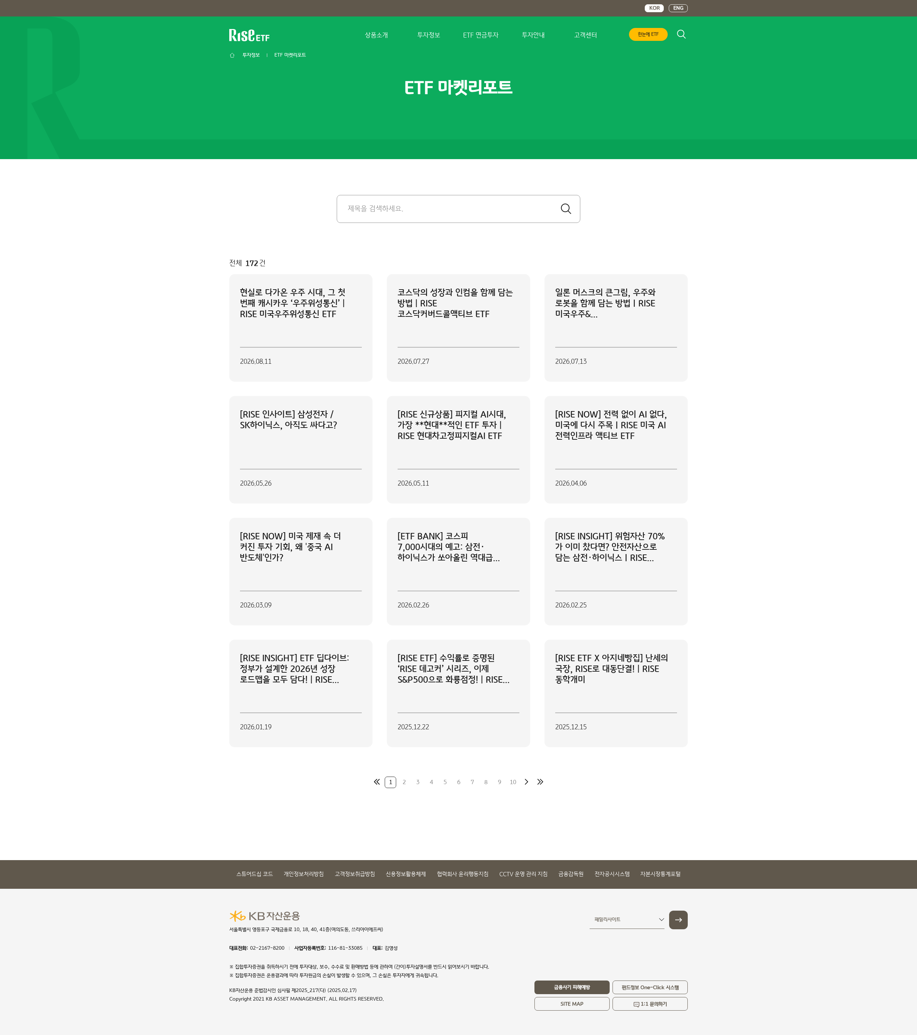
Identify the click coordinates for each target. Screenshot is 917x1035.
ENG (678, 8)
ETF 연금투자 (481, 35)
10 (513, 782)
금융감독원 (571, 874)
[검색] (566, 209)
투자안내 (533, 35)
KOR (654, 8)
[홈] (232, 55)
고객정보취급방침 (355, 874)
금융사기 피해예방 (572, 987)
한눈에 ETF (648, 35)
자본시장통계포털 (660, 874)
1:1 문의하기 (654, 1004)
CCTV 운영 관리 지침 (523, 874)
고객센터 (585, 35)
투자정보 (428, 35)
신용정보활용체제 (406, 874)
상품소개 (376, 35)
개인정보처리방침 (304, 874)
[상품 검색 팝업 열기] (681, 34)
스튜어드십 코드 (254, 874)
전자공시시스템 (612, 874)
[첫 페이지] (377, 781)
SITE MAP (572, 1004)
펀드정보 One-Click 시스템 (650, 987)
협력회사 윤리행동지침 (463, 874)
